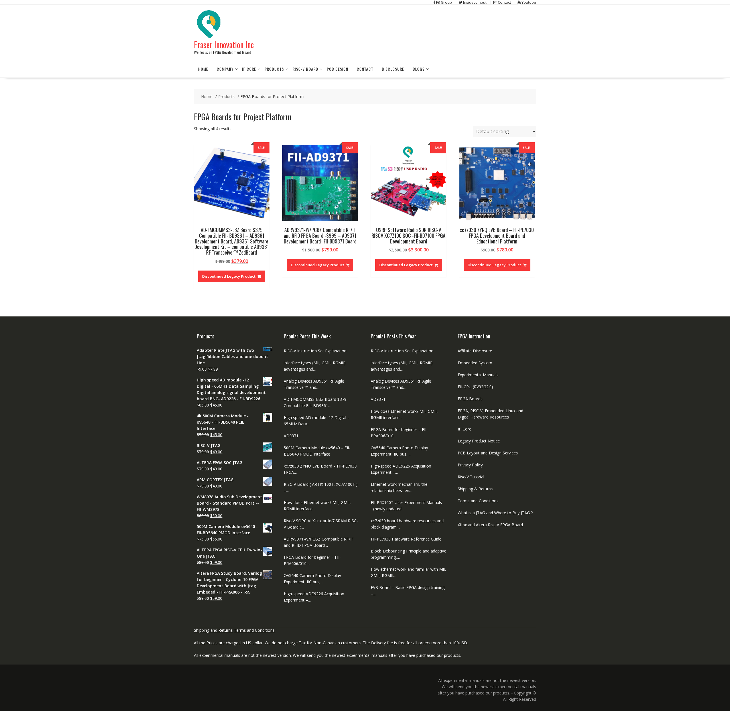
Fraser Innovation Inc (224, 44)
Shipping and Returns (213, 630)
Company (225, 69)
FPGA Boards (470, 398)
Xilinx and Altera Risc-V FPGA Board (490, 524)
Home (203, 69)
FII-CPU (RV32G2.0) (475, 386)
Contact (365, 69)
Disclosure (393, 69)
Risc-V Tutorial (471, 477)
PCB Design (337, 69)
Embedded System (475, 362)
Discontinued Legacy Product (229, 276)
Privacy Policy (470, 465)
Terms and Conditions (478, 500)
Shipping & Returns (475, 488)
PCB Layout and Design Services (488, 453)
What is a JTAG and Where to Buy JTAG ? (495, 512)
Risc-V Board (305, 69)
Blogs (419, 69)
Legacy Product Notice (479, 441)
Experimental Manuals (478, 374)
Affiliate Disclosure (475, 351)
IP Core (249, 69)
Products (274, 69)
